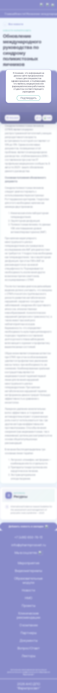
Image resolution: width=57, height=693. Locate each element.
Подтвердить (28, 98)
